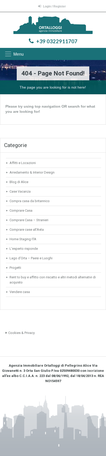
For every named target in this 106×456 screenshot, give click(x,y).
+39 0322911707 (56, 41)
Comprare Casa (21, 210)
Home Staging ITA (23, 239)
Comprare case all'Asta (27, 229)
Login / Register (54, 6)
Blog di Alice (19, 182)
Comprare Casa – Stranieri (29, 220)
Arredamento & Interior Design (32, 172)
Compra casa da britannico (30, 201)
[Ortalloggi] (53, 25)
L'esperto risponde (24, 249)
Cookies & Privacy (21, 333)
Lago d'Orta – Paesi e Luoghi (31, 258)
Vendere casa (20, 292)
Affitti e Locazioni (23, 163)
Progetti (15, 268)
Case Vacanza (20, 191)
